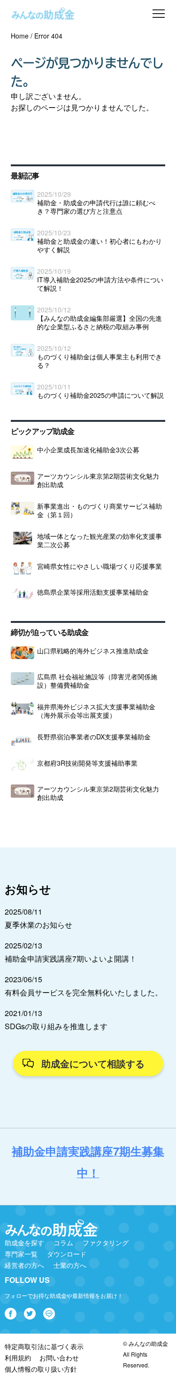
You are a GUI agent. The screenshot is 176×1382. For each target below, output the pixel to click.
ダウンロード (66, 1253)
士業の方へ (70, 1265)
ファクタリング (106, 1242)
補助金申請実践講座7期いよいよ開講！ (71, 958)
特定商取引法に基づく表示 (44, 1346)
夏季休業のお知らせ (38, 924)
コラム (63, 1242)
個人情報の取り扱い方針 (41, 1369)
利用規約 (18, 1357)
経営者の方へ (24, 1265)
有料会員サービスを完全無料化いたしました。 (83, 992)
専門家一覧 (21, 1253)
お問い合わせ (59, 1357)
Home (20, 35)
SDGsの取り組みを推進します (56, 1026)
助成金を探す (24, 1242)
